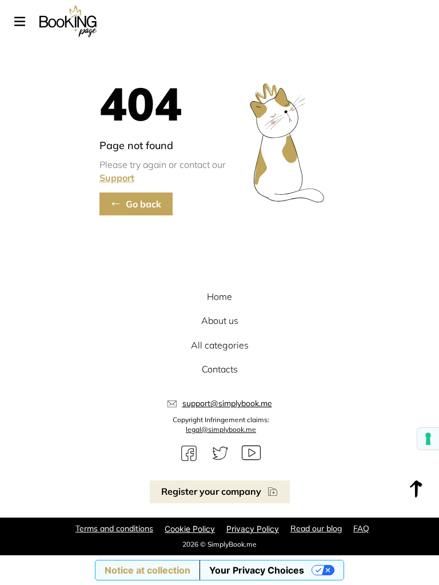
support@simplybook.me (227, 403)
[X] (220, 453)
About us (219, 320)
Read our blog (316, 528)
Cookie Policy (190, 529)
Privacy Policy (252, 529)
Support (116, 177)
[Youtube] (251, 453)
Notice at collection (147, 570)
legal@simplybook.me (221, 429)
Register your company (211, 491)
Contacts (220, 369)
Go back (143, 204)
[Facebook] (189, 453)
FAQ (361, 528)
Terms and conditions (114, 528)
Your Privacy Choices (256, 570)
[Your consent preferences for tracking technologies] (428, 439)
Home (219, 296)
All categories (220, 345)
